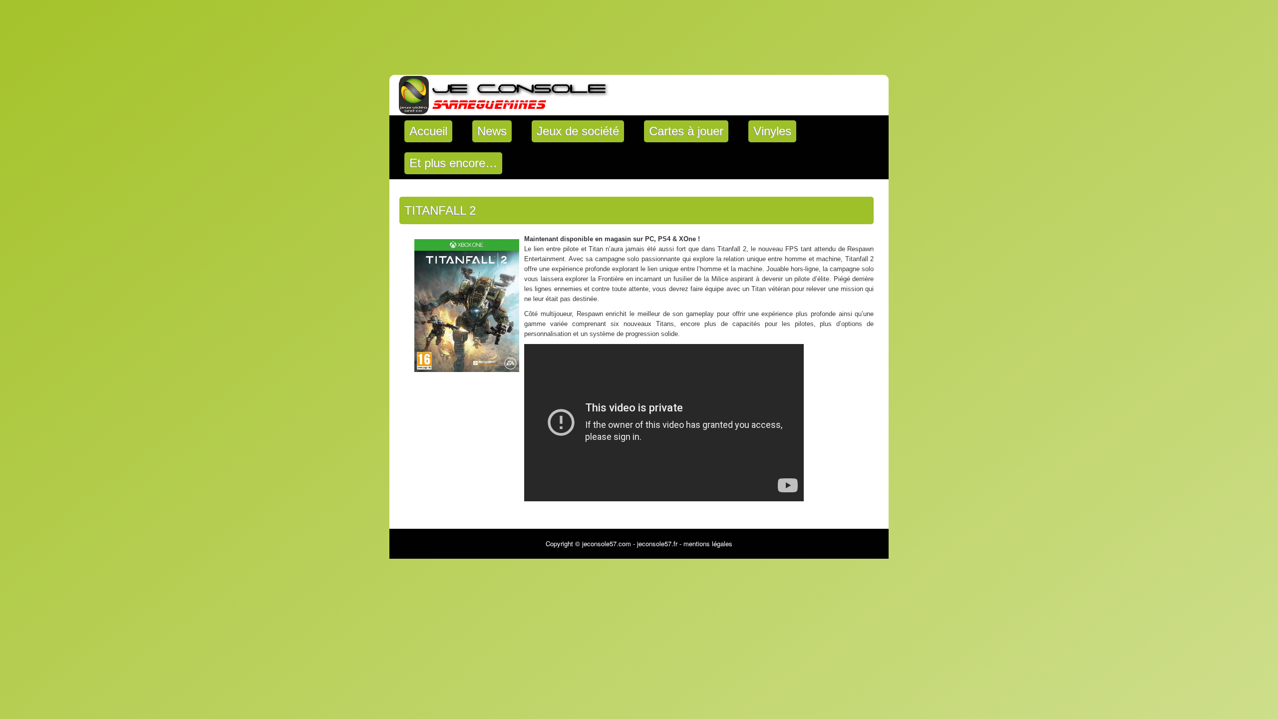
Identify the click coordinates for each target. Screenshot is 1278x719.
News (492, 131)
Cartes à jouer (686, 131)
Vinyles (772, 131)
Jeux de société (578, 131)
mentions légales (707, 543)
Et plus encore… (453, 163)
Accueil (428, 131)
